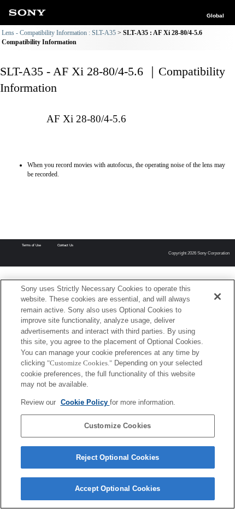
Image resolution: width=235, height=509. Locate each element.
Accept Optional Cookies (117, 488)
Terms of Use (31, 245)
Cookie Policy (85, 402)
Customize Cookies (117, 426)
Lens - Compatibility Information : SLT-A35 (59, 33)
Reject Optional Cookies (117, 457)
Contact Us (65, 245)
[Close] (217, 297)
